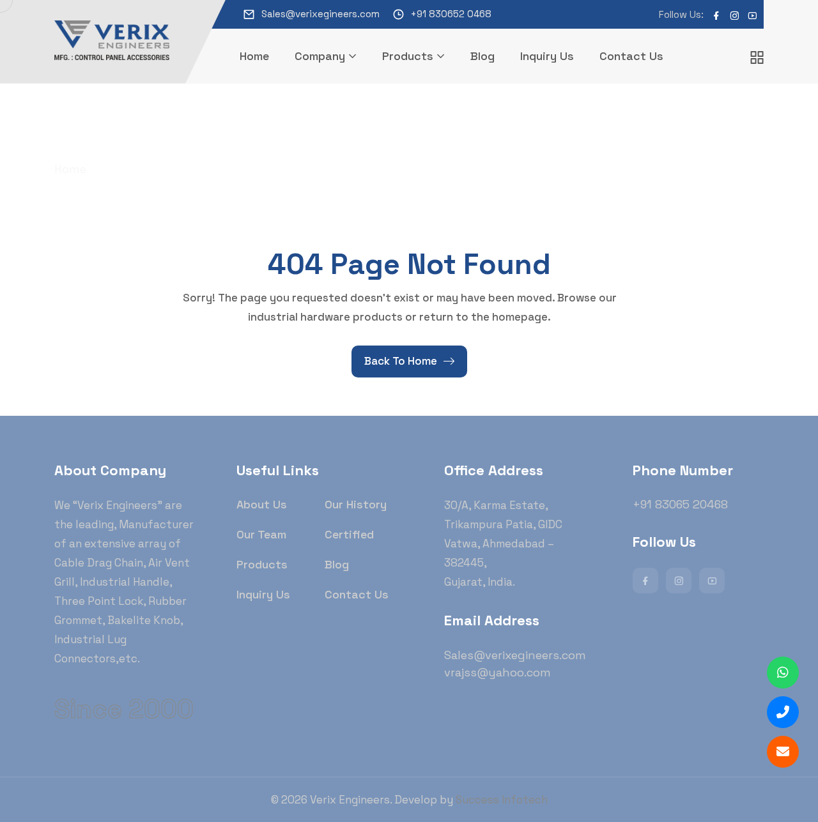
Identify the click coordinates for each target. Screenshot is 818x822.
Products (407, 56)
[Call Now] (783, 712)
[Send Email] (783, 752)
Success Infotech (502, 800)
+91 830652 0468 (451, 14)
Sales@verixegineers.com (320, 14)
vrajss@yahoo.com (497, 672)
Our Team (261, 534)
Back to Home (400, 361)
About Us (261, 504)
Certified (349, 534)
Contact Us (631, 56)
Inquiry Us (547, 56)
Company (320, 56)
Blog (482, 56)
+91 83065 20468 (680, 504)
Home (254, 56)
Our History (356, 504)
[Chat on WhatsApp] (783, 673)
